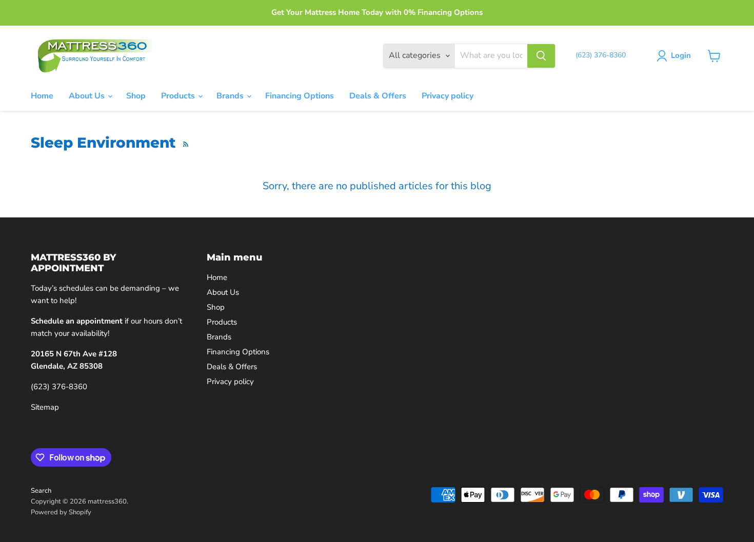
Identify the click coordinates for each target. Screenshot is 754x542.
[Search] (541, 56)
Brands (231, 96)
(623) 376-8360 (59, 387)
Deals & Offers (377, 96)
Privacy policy (447, 96)
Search (41, 490)
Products (179, 96)
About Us (88, 96)
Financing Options (299, 96)
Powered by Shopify (61, 512)
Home (42, 96)
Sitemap (45, 407)
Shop (136, 96)
